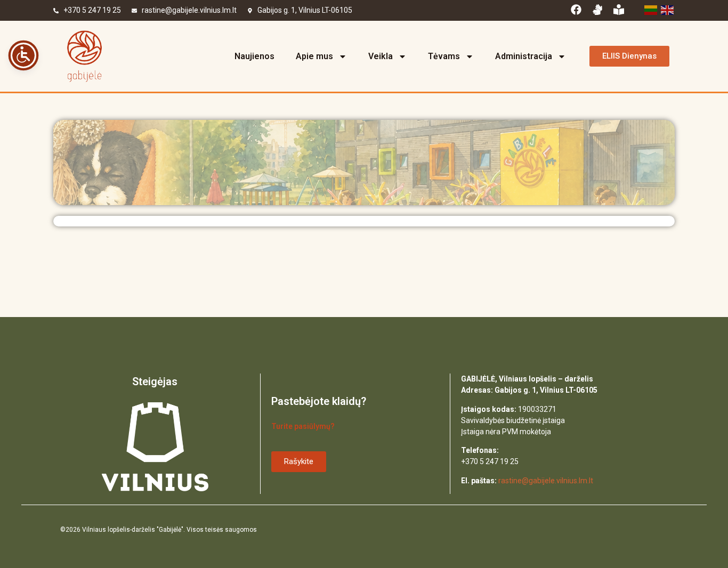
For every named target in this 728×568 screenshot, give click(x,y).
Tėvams (444, 56)
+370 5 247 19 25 (92, 10)
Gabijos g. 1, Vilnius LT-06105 (304, 10)
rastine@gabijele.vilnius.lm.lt (189, 10)
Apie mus (314, 56)
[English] (666, 9)
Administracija (523, 56)
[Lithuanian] (650, 9)
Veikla (380, 56)
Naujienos (254, 56)
